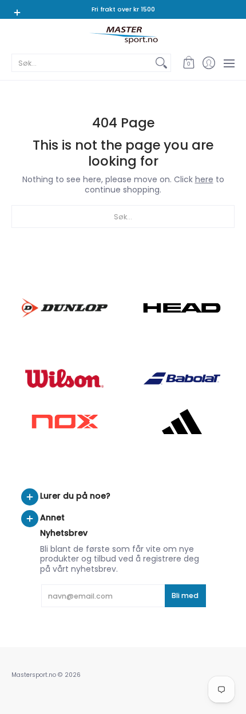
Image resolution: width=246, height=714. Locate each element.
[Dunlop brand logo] (64, 307)
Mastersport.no (33, 675)
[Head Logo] (182, 308)
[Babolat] (182, 378)
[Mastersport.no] (123, 35)
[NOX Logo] (64, 421)
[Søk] (161, 62)
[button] (188, 62)
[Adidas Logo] (182, 421)
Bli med (185, 595)
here (204, 179)
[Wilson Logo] (64, 378)
